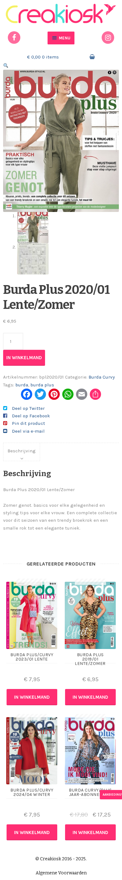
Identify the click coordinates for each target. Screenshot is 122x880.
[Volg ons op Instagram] (108, 37)
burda (21, 385)
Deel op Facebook (31, 416)
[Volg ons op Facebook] (14, 37)
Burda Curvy (102, 377)
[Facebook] (26, 397)
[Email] (82, 397)
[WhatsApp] (68, 397)
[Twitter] (40, 397)
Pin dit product (28, 423)
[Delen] (95, 397)
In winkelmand (24, 357)
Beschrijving (22, 451)
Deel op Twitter (28, 408)
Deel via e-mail (28, 431)
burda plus (42, 385)
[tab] (21, 452)
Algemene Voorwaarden (61, 873)
